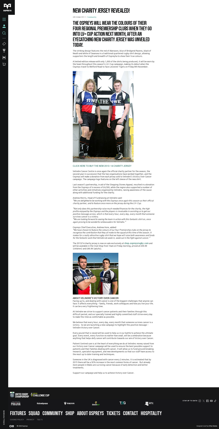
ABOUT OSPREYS (90, 413)
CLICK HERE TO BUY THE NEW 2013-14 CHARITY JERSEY (102, 166)
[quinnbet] (96, 403)
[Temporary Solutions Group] (122, 403)
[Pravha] (15, 403)
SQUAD (34, 413)
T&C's (40, 420)
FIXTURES (18, 413)
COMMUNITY (52, 413)
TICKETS (113, 413)
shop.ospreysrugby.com (136, 243)
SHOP (69, 413)
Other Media (213, 426)
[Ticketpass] (42, 403)
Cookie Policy (17, 420)
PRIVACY (30, 420)
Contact (130, 413)
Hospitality (151, 413)
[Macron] (69, 403)
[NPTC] (149, 403)
